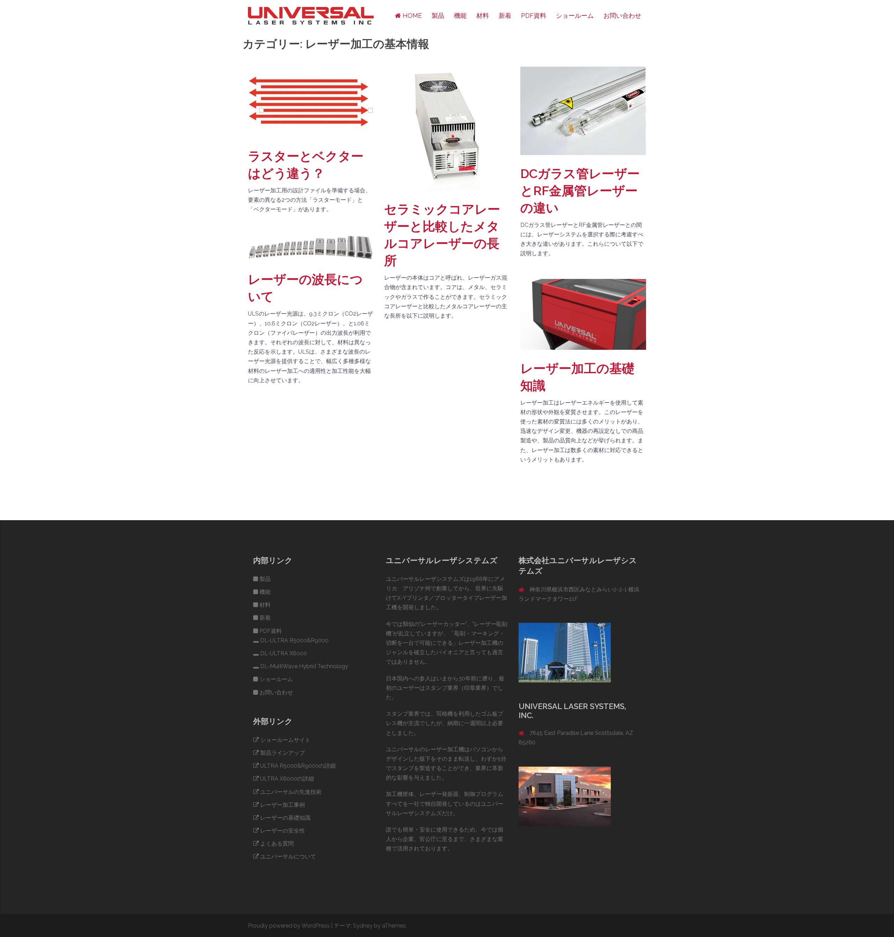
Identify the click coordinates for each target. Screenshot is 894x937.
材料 (482, 15)
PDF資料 (533, 15)
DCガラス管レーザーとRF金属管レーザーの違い (580, 190)
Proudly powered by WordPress (289, 925)
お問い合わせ (622, 15)
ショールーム (575, 15)
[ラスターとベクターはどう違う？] (311, 101)
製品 (438, 15)
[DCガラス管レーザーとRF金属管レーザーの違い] (583, 110)
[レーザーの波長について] (311, 247)
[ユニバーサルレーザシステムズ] (311, 15)
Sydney (363, 925)
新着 (505, 15)
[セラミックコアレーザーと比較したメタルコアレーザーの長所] (447, 128)
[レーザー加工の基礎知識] (583, 314)
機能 (460, 15)
